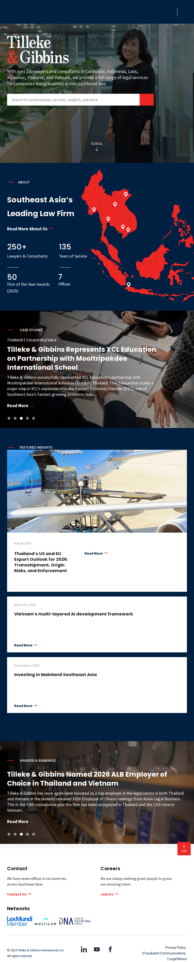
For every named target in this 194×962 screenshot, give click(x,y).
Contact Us (16, 894)
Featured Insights (36, 447)
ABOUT (24, 182)
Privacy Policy (175, 947)
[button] (172, 12)
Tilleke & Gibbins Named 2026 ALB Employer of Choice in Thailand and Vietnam (87, 779)
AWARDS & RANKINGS (38, 760)
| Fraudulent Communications (164, 953)
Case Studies (31, 330)
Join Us (107, 894)
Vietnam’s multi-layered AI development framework (73, 614)
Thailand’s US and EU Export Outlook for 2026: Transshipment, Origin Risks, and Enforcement (41, 562)
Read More (93, 553)
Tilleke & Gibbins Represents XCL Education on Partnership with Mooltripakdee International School (74, 358)
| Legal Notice (177, 959)
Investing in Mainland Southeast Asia (55, 674)
